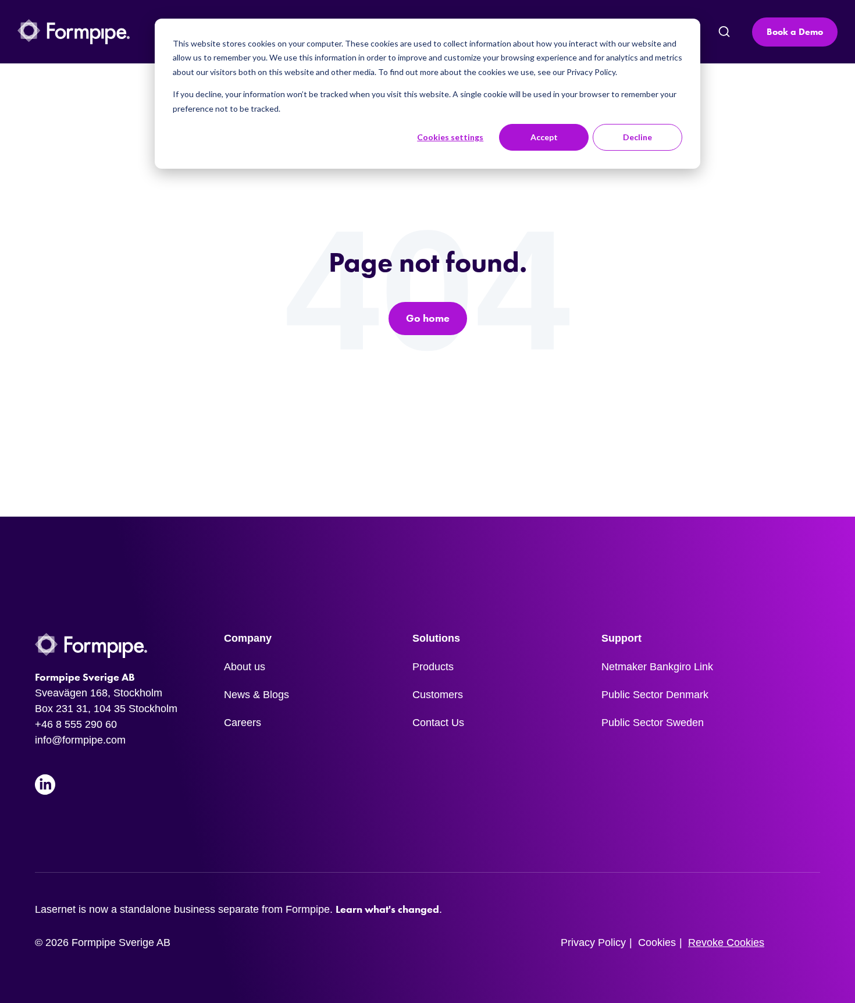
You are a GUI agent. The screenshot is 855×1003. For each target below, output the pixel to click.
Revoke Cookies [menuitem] (726, 942)
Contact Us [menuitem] (438, 722)
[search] (724, 32)
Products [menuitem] (433, 667)
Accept (544, 137)
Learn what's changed (387, 909)
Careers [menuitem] (242, 722)
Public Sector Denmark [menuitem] (654, 694)
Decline (637, 137)
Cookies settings (450, 137)
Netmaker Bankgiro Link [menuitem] (657, 667)
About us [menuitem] (244, 667)
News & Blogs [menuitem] (256, 694)
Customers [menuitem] (437, 694)
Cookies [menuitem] (657, 942)
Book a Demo (795, 31)
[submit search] (724, 32)
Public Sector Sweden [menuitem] (652, 722)
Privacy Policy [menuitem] (593, 942)
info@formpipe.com (80, 740)
